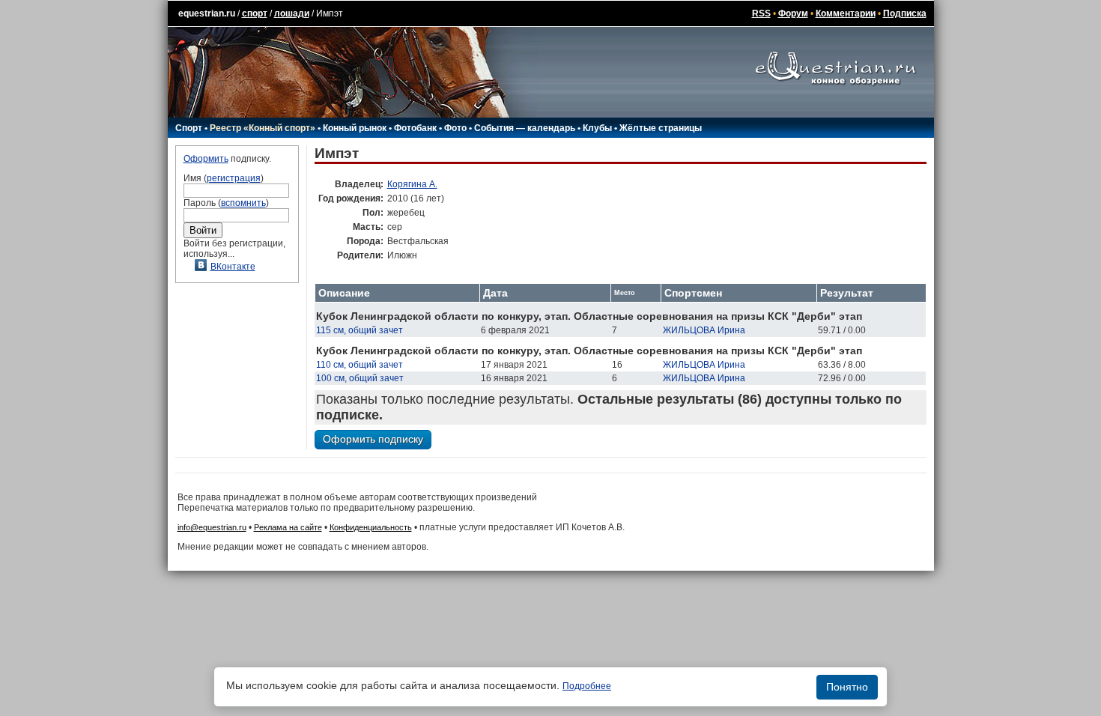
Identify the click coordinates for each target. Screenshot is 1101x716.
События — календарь (524, 128)
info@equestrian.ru (212, 527)
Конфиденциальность (371, 527)
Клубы (597, 128)
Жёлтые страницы (660, 128)
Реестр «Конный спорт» (262, 128)
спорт (254, 13)
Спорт (188, 128)
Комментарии (846, 13)
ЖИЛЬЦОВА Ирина (704, 330)
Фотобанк (415, 128)
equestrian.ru (206, 13)
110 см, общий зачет (359, 364)
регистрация (234, 178)
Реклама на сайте (288, 527)
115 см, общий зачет (359, 330)
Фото (455, 128)
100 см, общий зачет (360, 378)
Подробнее (586, 686)
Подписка (904, 13)
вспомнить (243, 203)
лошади (291, 13)
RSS (761, 13)
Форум (793, 13)
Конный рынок (354, 128)
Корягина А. (412, 184)
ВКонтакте (232, 266)
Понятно (847, 687)
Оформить (206, 159)
